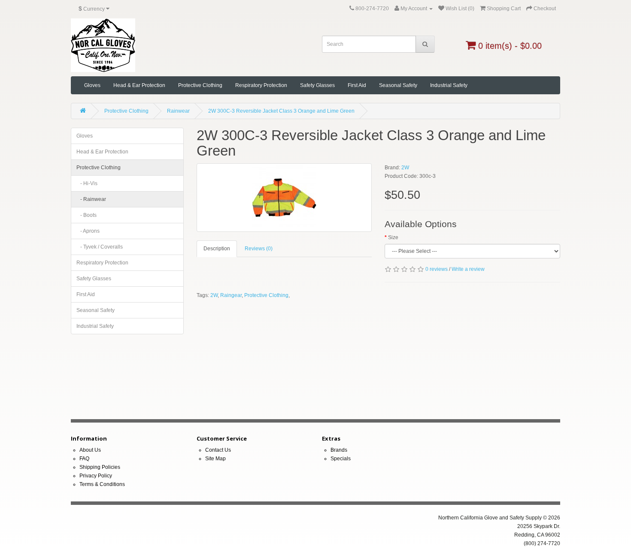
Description (216, 249)
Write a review (468, 269)
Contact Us (218, 450)
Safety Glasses (317, 85)
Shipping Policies (99, 467)
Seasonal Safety (398, 85)
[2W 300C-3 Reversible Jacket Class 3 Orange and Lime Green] (284, 197)
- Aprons (88, 231)
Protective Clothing (200, 85)
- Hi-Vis (86, 183)
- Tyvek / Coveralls (99, 247)
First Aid (357, 85)
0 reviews (436, 269)
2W (405, 168)
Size (393, 237)
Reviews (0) (259, 249)
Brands (339, 450)
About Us (90, 450)
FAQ (84, 459)
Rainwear (178, 111)
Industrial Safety (448, 85)
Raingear (231, 295)
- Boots (86, 215)
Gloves (92, 85)
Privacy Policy (95, 476)
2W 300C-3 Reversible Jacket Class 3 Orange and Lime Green (281, 111)
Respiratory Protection (261, 85)
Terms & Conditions (102, 484)
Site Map (215, 459)
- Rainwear (91, 199)
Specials (341, 459)
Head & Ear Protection (139, 85)
